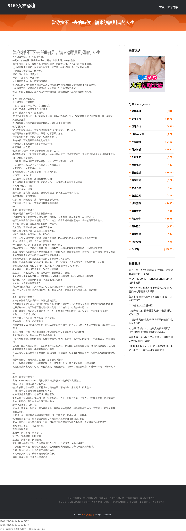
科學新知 (153, 180)
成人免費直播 (158, 502)
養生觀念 (153, 226)
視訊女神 (103, 498)
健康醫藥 (153, 234)
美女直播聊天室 (90, 498)
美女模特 (153, 118)
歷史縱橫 (153, 172)
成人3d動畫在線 (147, 498)
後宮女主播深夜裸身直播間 (116, 502)
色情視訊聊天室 (117, 498)
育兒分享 (153, 218)
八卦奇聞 (153, 157)
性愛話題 (153, 141)
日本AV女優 (153, 134)
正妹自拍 (153, 126)
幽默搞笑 (153, 165)
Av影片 (153, 249)
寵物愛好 (153, 211)
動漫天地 (153, 188)
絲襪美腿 (153, 111)
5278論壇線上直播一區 (141, 305)
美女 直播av (145, 502)
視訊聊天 (153, 241)
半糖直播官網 (132, 498)
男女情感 (153, 149)
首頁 (161, 7)
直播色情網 (97, 502)
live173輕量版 (74, 498)
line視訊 (133, 502)
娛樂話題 (153, 203)
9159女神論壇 (21, 5)
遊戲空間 (153, 195)
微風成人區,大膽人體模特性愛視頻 (74, 502)
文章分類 (173, 7)
